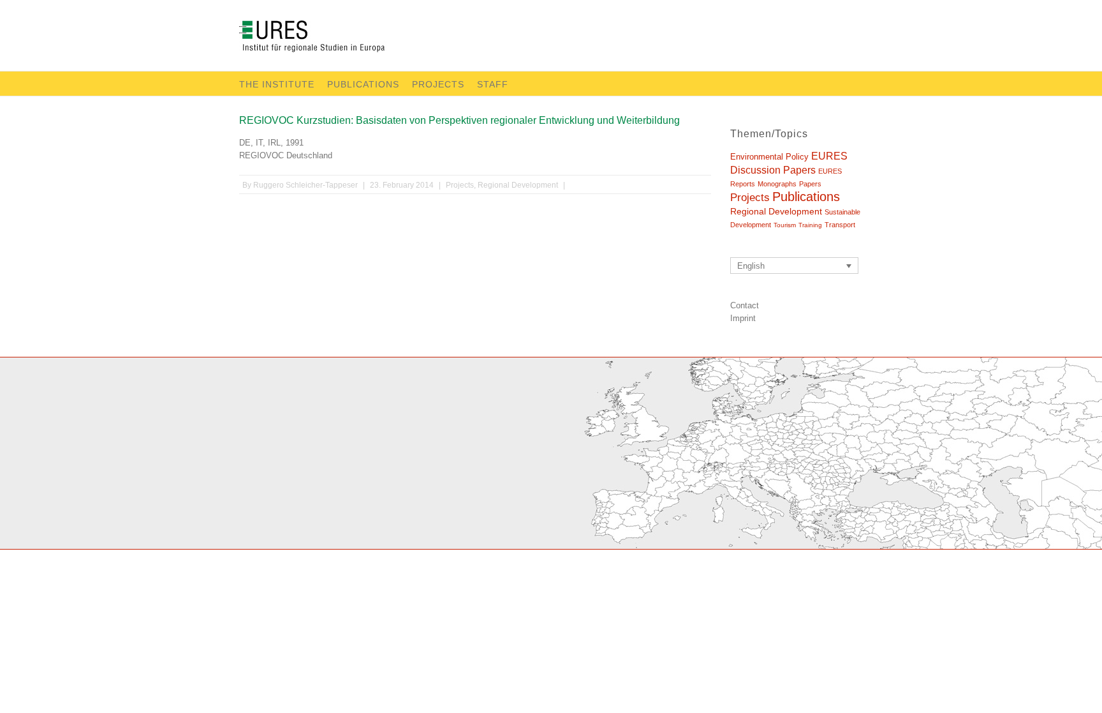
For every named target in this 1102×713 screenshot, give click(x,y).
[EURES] (327, 38)
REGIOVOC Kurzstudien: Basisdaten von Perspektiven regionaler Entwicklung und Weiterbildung (459, 120)
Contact (744, 305)
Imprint (743, 318)
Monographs (777, 184)
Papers (810, 184)
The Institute (276, 84)
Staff (492, 84)
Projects (438, 84)
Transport (840, 225)
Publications (363, 84)
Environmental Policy (769, 156)
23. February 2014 (402, 185)
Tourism (785, 225)
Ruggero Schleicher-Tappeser (305, 185)
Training (810, 225)
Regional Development (518, 185)
